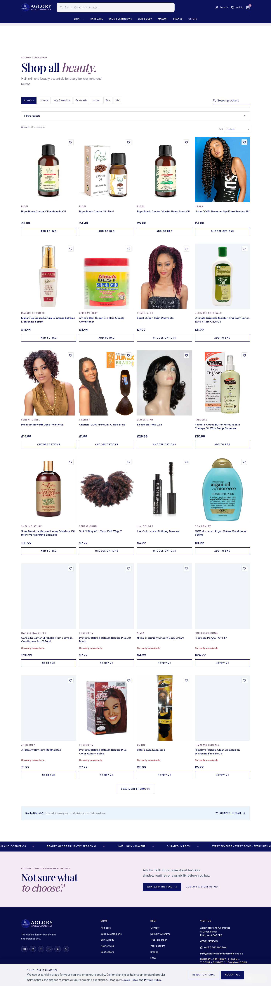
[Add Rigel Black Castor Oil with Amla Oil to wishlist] (71, 142)
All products (29, 100)
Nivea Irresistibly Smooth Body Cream (160, 637)
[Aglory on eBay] (49, 949)
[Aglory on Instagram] (24, 949)
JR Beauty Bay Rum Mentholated (41, 749)
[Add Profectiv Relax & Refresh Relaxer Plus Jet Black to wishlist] (128, 568)
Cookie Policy (129, 979)
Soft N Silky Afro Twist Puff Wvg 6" (100, 531)
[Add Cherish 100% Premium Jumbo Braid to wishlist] (128, 355)
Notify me (48, 663)
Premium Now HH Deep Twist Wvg (42, 424)
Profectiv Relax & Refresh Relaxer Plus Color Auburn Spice (102, 751)
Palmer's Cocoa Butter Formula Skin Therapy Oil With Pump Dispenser (217, 426)
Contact (154, 927)
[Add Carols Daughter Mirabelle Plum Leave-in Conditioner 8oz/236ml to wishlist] (71, 568)
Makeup (162, 19)
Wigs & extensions (120, 19)
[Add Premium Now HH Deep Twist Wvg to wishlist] (71, 355)
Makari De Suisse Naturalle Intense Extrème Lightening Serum (48, 319)
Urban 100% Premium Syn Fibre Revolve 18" (222, 211)
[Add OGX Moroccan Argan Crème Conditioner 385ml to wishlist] (244, 462)
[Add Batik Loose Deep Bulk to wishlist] (186, 680)
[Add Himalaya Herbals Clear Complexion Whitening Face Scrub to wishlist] (244, 680)
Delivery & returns (160, 933)
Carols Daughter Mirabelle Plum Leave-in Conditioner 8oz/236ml (46, 639)
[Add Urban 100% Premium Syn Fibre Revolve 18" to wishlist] (244, 142)
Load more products (135, 789)
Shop (77, 19)
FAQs (153, 957)
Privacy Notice (152, 979)
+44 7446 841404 (215, 947)
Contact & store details (202, 886)
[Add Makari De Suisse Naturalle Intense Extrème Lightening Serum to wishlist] (71, 249)
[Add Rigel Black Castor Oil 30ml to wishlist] (128, 142)
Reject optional (203, 974)
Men (118, 100)
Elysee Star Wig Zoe (149, 424)
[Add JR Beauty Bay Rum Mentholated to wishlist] (71, 680)
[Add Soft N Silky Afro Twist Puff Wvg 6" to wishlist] (128, 462)
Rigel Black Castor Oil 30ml (96, 211)
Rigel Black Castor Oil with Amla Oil (43, 211)
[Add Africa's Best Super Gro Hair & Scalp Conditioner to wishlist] (128, 249)
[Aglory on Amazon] (57, 949)
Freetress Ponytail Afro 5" (211, 637)
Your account (157, 945)
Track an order (158, 939)
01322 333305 (209, 941)
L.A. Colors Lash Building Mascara (158, 531)
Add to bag (49, 231)
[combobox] (116, 7)
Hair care (97, 19)
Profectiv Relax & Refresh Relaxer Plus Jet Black (105, 639)
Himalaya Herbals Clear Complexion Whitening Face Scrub (217, 751)
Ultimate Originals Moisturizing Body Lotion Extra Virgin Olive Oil (222, 319)
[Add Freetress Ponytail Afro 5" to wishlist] (244, 568)
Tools (108, 100)
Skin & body (145, 19)
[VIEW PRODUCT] (48, 169)
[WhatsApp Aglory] (66, 949)
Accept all (232, 974)
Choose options (222, 231)
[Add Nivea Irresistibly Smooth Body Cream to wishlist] (186, 568)
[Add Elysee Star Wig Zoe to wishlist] (186, 355)
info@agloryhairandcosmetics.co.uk (221, 953)
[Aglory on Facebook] (41, 949)
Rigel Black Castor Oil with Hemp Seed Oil (163, 211)
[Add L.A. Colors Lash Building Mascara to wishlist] (186, 462)
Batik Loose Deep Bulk (151, 749)
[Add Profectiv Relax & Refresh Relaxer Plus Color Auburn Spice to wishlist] (128, 680)
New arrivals (107, 945)
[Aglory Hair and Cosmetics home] (36, 7)
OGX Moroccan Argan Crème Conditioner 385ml (221, 533)
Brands (178, 19)
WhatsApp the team (228, 813)
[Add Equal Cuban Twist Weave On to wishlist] (186, 249)
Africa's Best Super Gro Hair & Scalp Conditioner (101, 319)
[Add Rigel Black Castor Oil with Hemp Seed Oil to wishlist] (186, 142)
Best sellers (107, 951)
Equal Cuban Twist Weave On (155, 317)
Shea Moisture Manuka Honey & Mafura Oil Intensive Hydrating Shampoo (48, 533)
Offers (192, 19)
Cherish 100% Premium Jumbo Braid (102, 424)
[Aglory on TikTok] (32, 949)
